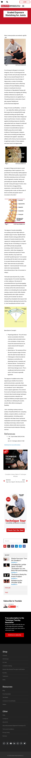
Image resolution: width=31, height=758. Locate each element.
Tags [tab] (6, 592)
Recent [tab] (7, 555)
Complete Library (10, 474)
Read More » (14, 562)
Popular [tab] (7, 588)
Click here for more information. (12, 445)
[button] (23, 6)
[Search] (25, 541)
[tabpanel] (15, 572)
